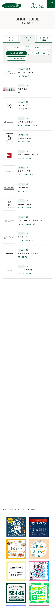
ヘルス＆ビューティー (16, 58)
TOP (4, 509)
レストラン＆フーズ (38, 48)
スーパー (16, 48)
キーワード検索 (44, 38)
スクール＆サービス (39, 53)
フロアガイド (11, 38)
